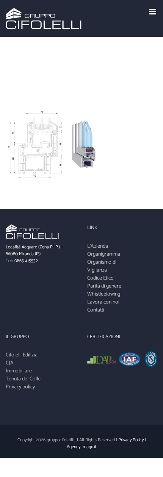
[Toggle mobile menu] (153, 12)
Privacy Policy (131, 440)
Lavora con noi (103, 302)
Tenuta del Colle (23, 379)
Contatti (95, 310)
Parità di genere (104, 286)
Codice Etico (100, 278)
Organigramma (103, 254)
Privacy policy (20, 387)
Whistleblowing (103, 294)
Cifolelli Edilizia (22, 355)
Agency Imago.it (81, 446)
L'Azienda (97, 246)
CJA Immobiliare (19, 367)
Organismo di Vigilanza (101, 266)
